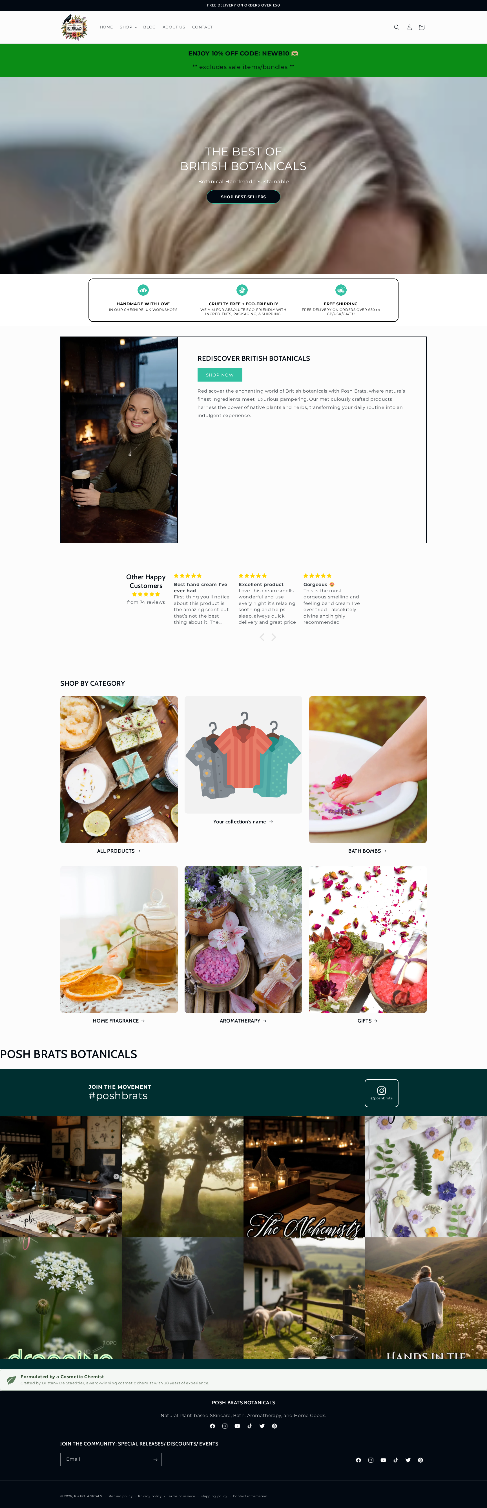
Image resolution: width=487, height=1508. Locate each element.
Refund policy (120, 1496)
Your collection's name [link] (240, 822)
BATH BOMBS (364, 851)
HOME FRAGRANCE (116, 1021)
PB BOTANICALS (88, 1496)
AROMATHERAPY (240, 1021)
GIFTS (364, 1021)
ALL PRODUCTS (116, 851)
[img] (146, 594)
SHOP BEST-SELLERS (243, 196)
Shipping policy (214, 1496)
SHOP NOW (220, 375)
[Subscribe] (155, 1459)
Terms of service (181, 1496)
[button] (128, 27)
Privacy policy (150, 1496)
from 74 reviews (146, 602)
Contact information (250, 1496)
